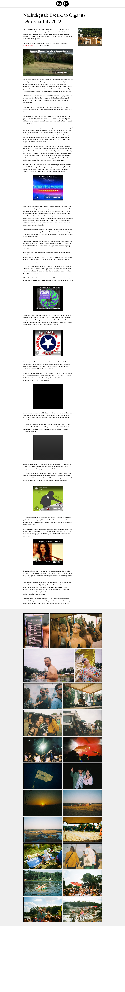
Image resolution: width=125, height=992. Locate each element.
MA (59, 4)
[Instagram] (66, 4)
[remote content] (48, 62)
